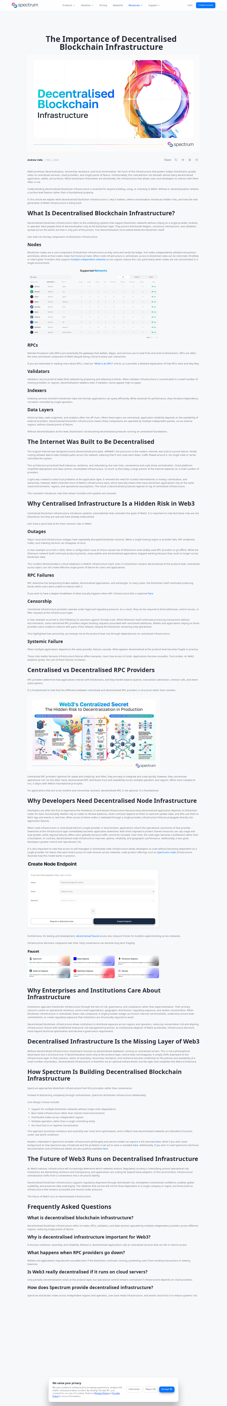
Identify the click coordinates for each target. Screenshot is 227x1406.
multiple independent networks (88, 259)
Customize (134, 1389)
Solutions (86, 5)
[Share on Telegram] (183, 160)
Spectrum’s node (166, 852)
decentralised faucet (87, 936)
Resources (134, 5)
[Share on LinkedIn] (190, 160)
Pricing (103, 5)
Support (152, 5)
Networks (118, 5)
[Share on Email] (197, 160)
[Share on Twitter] (176, 160)
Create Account (205, 5)
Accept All (167, 1389)
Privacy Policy (102, 1393)
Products (67, 5)
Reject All (151, 1389)
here (150, 593)
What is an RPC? (104, 363)
